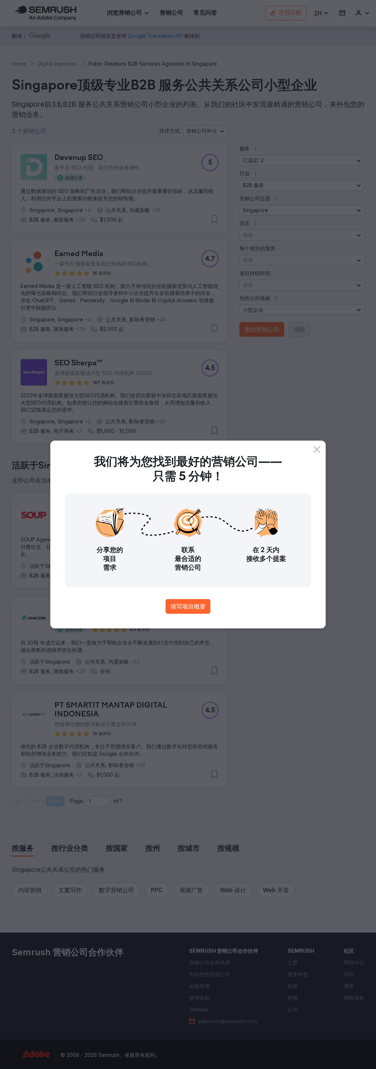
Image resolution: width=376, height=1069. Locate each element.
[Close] (317, 449)
